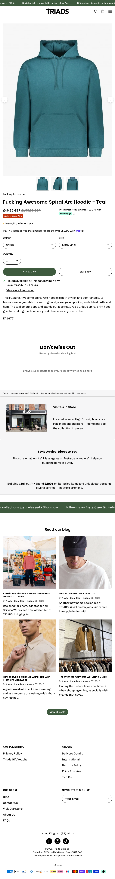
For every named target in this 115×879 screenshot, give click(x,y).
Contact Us (10, 803)
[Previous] (4, 100)
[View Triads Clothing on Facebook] (49, 841)
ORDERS (67, 746)
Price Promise (71, 771)
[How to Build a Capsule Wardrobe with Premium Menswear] (29, 645)
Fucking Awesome (14, 194)
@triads (91, 507)
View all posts (57, 712)
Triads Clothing (61, 848)
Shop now (33, 507)
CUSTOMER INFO (13, 746)
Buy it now (85, 271)
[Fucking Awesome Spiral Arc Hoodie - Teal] (42, 184)
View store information (20, 290)
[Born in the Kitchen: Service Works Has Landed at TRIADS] (29, 562)
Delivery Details (72, 753)
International (71, 759)
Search (58, 865)
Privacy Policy (12, 753)
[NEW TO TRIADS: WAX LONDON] (85, 562)
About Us (9, 814)
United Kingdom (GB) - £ (55, 833)
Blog (6, 797)
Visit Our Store (13, 809)
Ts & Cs (67, 777)
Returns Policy (72, 765)
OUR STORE (10, 790)
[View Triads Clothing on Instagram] (57, 841)
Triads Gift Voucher (16, 759)
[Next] (111, 100)
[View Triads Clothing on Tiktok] (66, 841)
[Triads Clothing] (57, 11)
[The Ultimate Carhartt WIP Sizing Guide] (85, 645)
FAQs (6, 820)
